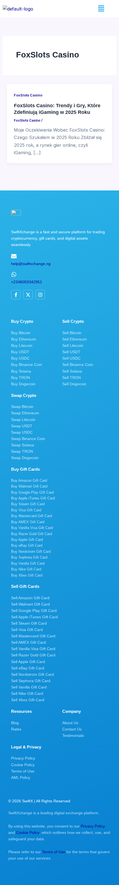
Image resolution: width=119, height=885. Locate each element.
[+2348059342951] (14, 274)
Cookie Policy (27, 832)
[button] (101, 9)
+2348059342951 (26, 282)
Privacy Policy (93, 826)
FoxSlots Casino (28, 95)
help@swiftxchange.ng (31, 263)
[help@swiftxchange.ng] (14, 256)
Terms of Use (53, 852)
